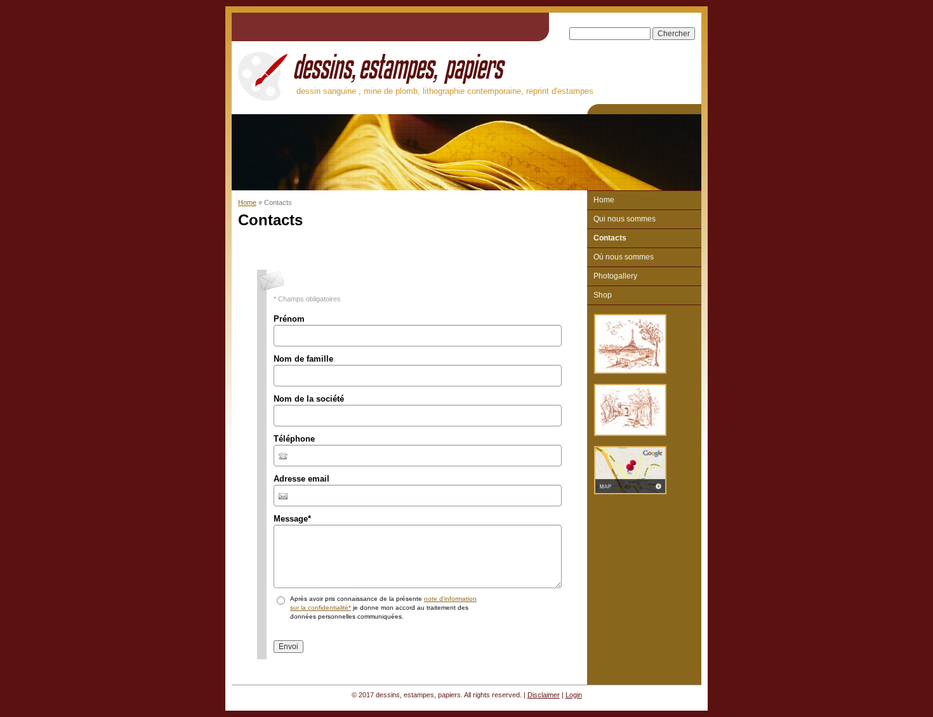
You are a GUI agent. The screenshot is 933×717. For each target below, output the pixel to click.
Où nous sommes (623, 257)
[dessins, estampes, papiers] (263, 74)
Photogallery (615, 276)
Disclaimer (543, 695)
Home (247, 202)
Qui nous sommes (624, 218)
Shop (602, 295)
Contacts (609, 238)
